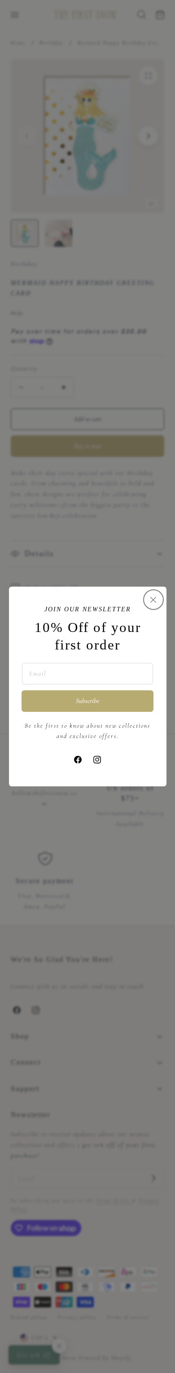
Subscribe (87, 701)
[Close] (153, 599)
